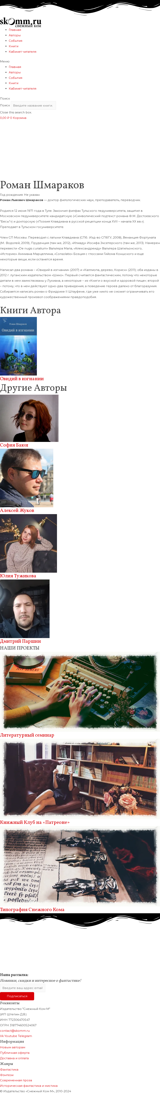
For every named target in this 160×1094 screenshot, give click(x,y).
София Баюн (14, 445)
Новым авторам (12, 1047)
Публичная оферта (14, 1053)
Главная (15, 30)
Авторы (15, 35)
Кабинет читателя (22, 51)
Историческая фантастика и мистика (29, 1086)
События (15, 41)
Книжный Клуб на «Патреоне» (35, 822)
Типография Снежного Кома (32, 909)
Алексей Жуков (17, 510)
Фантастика (9, 1069)
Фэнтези (6, 1075)
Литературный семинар (27, 735)
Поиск (5, 105)
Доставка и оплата (14, 1058)
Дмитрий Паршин (20, 641)
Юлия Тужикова (18, 576)
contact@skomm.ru (15, 1031)
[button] (80, 61)
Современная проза (16, 1080)
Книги (13, 46)
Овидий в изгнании (22, 379)
